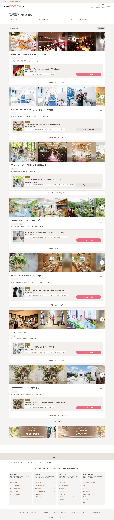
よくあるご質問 (96, 512)
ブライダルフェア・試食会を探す (39, 462)
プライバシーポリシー (36, 512)
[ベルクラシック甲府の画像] (57, 319)
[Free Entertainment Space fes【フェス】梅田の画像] (57, 41)
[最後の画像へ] (102, 41)
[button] (57, 71)
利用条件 (27, 512)
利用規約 (21, 512)
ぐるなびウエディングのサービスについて (81, 512)
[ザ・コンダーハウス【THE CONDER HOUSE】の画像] (57, 152)
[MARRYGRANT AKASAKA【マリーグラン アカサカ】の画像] (57, 96)
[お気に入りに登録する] (101, 55)
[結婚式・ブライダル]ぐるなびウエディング (19, 462)
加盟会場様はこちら (58, 512)
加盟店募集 (67, 512)
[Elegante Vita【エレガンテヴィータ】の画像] (57, 207)
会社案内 (16, 512)
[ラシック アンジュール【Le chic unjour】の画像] (57, 262)
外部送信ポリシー (47, 512)
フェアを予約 (89, 74)
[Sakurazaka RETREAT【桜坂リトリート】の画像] (57, 374)
